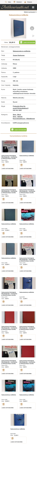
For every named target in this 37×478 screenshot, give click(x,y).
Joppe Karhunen (19, 55)
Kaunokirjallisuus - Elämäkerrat (24, 118)
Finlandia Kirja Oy (19, 106)
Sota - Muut (17, 114)
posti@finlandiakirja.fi (20, 108)
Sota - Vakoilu (18, 116)
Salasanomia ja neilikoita (21, 51)
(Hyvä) (17, 59)
